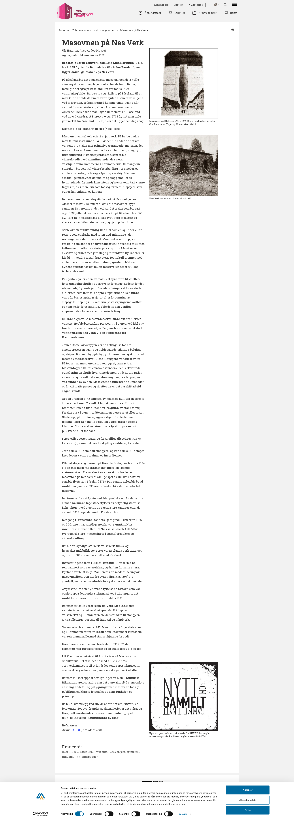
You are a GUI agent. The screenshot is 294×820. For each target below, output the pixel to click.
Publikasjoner (80, 30)
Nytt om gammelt (105, 30)
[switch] (109, 813)
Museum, (102, 752)
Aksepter (248, 790)
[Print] (233, 30)
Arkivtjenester (207, 12)
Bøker (233, 12)
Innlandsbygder (86, 756)
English (178, 4)
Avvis (248, 810)
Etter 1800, (87, 752)
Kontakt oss (161, 4)
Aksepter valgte (247, 800)
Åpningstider (153, 12)
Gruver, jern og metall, (125, 752)
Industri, (68, 756)
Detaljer (183, 814)
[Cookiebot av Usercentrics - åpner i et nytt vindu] (40, 814)
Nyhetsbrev (196, 4)
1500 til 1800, (70, 752)
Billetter (180, 12)
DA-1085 (76, 730)
